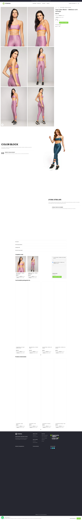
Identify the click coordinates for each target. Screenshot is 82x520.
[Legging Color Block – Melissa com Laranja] (32, 264)
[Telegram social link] (59, 26)
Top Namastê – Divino (19, 423)
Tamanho (56, 19)
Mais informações (73, 518)
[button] (2, 517)
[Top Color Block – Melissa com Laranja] (20, 264)
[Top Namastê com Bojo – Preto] (61, 390)
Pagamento (43, 439)
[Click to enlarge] (2, 125)
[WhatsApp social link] (58, 26)
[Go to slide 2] (41, 429)
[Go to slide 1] (40, 429)
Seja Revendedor (35, 442)
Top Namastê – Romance (46, 423)
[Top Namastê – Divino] (21, 390)
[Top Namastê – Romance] (48, 390)
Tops (58, 7)
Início (56, 7)
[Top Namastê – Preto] (34, 390)
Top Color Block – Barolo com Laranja (47, 347)
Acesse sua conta (35, 436)
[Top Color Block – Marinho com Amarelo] (61, 314)
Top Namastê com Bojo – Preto (60, 423)
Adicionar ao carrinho (63, 22)
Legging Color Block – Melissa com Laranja (32, 273)
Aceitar (78, 518)
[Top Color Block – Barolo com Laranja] (48, 314)
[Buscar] (77, 3)
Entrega (43, 441)
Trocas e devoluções (44, 436)
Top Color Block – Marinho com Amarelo (60, 347)
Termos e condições (44, 438)
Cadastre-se (34, 435)
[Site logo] (6, 3)
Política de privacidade (45, 435)
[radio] (55, 20)
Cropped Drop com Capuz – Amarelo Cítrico (20, 347)
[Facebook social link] (57, 26)
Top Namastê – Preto (32, 423)
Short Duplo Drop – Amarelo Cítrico (33, 347)
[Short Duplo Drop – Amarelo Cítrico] (34, 314)
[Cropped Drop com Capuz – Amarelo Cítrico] (21, 314)
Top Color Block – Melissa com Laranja (20, 273)
